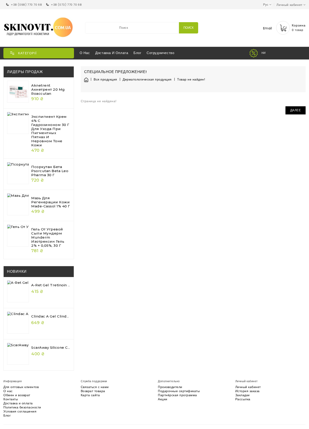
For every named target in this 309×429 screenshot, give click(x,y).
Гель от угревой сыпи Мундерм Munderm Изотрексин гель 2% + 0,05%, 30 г (47, 237)
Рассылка (242, 399)
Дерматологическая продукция (147, 79)
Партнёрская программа (177, 395)
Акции (162, 399)
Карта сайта (90, 395)
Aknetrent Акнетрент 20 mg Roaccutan (48, 89)
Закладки (242, 395)
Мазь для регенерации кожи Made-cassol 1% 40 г (50, 202)
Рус (265, 4)
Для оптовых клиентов (21, 387)
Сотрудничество (160, 52)
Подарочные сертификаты (179, 391)
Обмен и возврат (16, 395)
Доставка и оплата (111, 52)
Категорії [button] (27, 53)
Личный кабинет (248, 387)
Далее (295, 110)
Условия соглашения (19, 411)
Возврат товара (93, 391)
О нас (85, 52)
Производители (170, 387)
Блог (137, 52)
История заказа (247, 391)
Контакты (10, 399)
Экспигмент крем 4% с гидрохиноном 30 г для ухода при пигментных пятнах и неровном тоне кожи (50, 130)
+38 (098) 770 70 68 (26, 4)
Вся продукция (105, 79)
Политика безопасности (22, 407)
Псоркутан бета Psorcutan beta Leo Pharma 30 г (49, 171)
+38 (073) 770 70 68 (66, 4)
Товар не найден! (191, 79)
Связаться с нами (95, 387)
